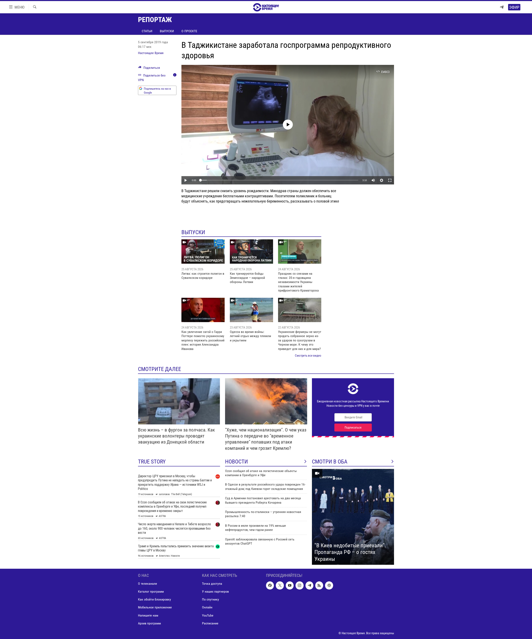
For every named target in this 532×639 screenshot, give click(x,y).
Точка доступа (212, 584)
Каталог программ (151, 592)
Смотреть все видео (308, 355)
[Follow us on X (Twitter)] (280, 586)
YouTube (207, 615)
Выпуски (167, 31)
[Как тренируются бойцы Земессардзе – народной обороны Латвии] (251, 251)
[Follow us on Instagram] (299, 586)
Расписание (210, 623)
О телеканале (147, 584)
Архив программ (149, 623)
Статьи (147, 31)
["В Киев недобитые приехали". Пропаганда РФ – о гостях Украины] (353, 517)
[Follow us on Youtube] (290, 586)
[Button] (149, 69)
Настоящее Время (151, 53)
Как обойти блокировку (154, 600)
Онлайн (207, 607)
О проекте (189, 31)
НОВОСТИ (236, 461)
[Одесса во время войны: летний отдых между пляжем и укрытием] (251, 310)
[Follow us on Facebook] (270, 586)
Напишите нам (148, 615)
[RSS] (319, 586)
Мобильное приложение (155, 607)
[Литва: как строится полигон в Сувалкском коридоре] (203, 251)
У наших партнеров (215, 592)
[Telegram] (501, 7)
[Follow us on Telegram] (309, 586)
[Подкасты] (329, 586)
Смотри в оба (329, 461)
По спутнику (210, 600)
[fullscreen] (390, 180)
